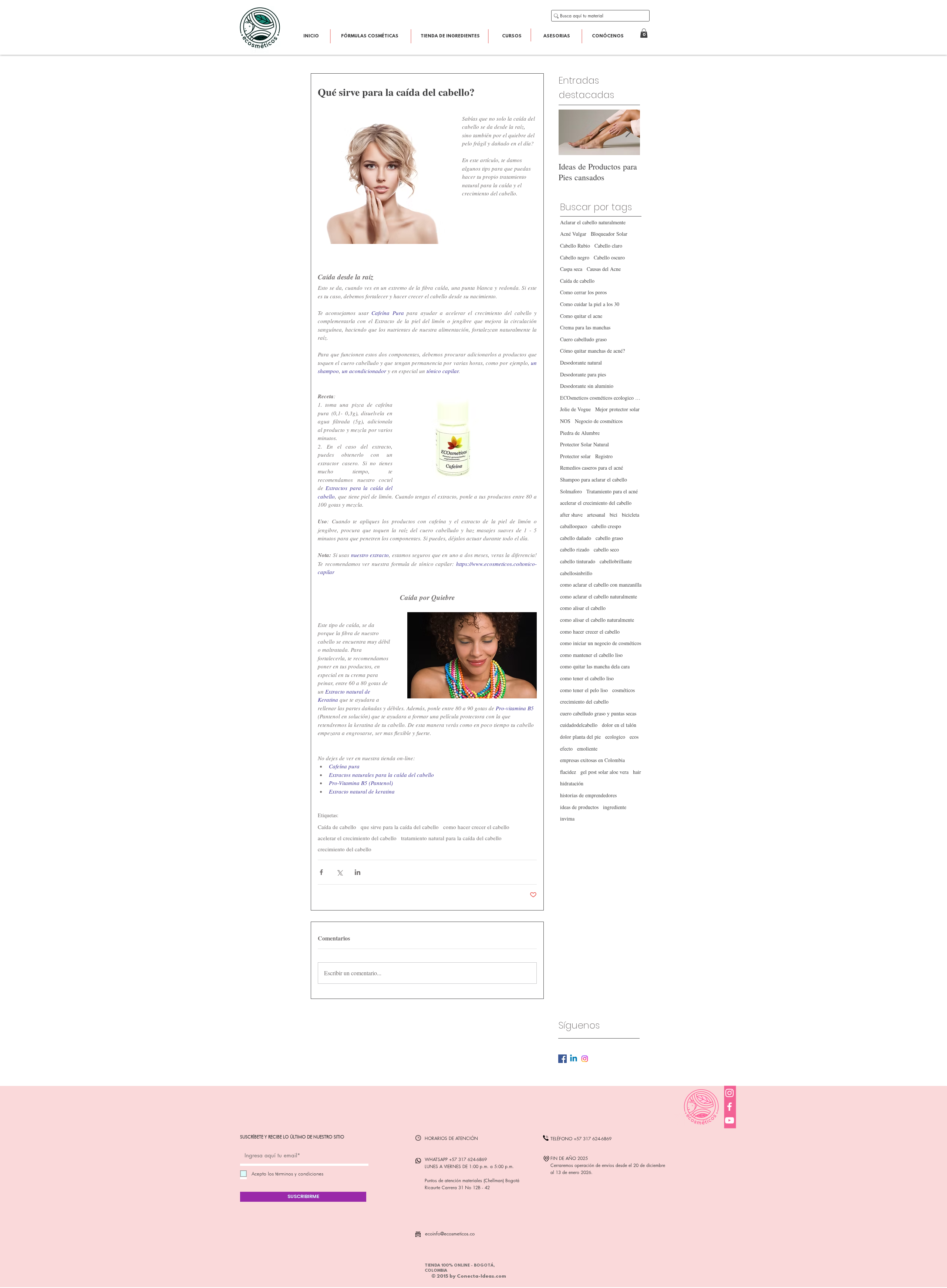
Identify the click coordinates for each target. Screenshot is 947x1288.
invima (567, 818)
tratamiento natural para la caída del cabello (451, 838)
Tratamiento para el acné (612, 491)
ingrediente (614, 807)
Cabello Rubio (575, 245)
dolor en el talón (619, 724)
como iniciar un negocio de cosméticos (600, 643)
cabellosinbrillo (576, 573)
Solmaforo (571, 491)
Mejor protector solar (617, 409)
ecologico (615, 736)
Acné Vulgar (573, 233)
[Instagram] (584, 1058)
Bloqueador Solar (609, 233)
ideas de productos (579, 807)
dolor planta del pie (580, 736)
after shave (571, 514)
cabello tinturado (577, 561)
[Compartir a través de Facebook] (321, 872)
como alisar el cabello (583, 607)
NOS (565, 421)
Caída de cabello (337, 827)
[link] (644, 33)
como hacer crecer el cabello (476, 827)
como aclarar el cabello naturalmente (598, 596)
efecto (566, 748)
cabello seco (606, 549)
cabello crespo (606, 526)
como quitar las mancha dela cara (595, 666)
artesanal (596, 514)
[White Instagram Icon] (729, 1093)
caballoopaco (573, 526)
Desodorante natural (581, 362)
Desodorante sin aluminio (586, 385)
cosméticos (623, 690)
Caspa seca (571, 268)
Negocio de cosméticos (599, 421)
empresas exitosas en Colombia (592, 760)
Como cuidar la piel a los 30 (589, 304)
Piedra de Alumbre (580, 432)
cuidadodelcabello (578, 724)
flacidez (568, 771)
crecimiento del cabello (344, 849)
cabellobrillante (616, 561)
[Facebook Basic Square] (562, 1058)
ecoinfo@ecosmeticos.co (450, 1233)
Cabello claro (608, 245)
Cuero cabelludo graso (583, 339)
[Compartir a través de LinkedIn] (357, 872)
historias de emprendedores (588, 795)
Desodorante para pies (583, 374)
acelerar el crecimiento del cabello (357, 838)
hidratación (571, 783)
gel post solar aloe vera (604, 771)
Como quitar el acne (581, 315)
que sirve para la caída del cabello (400, 827)
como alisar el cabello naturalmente (597, 619)
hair (637, 771)
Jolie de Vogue (575, 409)
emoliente (587, 748)
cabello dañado (575, 537)
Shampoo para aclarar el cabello (593, 479)
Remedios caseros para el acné (591, 467)
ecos (634, 736)
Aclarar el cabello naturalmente (593, 222)
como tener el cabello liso (587, 678)
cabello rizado (574, 549)
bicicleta (630, 514)
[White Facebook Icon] (729, 1106)
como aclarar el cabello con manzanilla (600, 584)
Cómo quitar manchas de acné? (592, 350)
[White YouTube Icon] (729, 1120)
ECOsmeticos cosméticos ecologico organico (600, 397)
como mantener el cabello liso (591, 654)
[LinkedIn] (573, 1058)
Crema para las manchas (585, 327)
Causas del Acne (604, 268)
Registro (604, 456)
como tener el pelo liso (584, 690)
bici (613, 514)
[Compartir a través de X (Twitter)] (339, 872)
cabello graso (609, 537)
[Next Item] (628, 132)
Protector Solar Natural (584, 444)
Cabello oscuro (609, 257)
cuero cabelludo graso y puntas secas (598, 713)
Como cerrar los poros (583, 292)
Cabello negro (574, 257)
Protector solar (575, 456)
